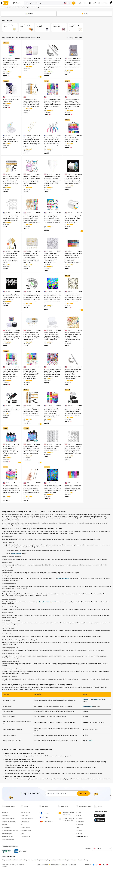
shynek (59, 135)
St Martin (79, 833)
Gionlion (17, 367)
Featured (78, 37)
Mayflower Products (77, 58)
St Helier (78, 812)
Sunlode (58, 291)
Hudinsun (38, 251)
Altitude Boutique (36, 135)
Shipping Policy (7, 833)
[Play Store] (99, 820)
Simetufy (79, 135)
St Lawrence (80, 821)
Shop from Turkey (83, 860)
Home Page (5, 7)
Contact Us (6, 815)
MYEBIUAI (58, 58)
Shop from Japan (29, 860)
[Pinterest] (106, 865)
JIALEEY (80, 291)
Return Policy (25, 821)
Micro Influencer (7, 836)
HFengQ (17, 330)
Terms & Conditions (42, 865)
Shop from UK (18, 860)
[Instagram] (96, 865)
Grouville (79, 830)
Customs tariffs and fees (10, 830)
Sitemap (5, 824)
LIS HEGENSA (57, 97)
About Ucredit (25, 827)
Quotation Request (8, 818)
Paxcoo (96, 699)
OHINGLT (58, 174)
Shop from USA (6, 860)
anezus (38, 97)
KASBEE (59, 251)
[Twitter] (103, 865)
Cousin (90, 740)
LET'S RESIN (17, 444)
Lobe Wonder (37, 58)
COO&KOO (38, 174)
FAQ (22, 824)
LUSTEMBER (17, 58)
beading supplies (63, 578)
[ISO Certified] (20, 851)
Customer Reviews (27, 818)
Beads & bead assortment (47, 602)
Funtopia (58, 212)
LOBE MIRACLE (16, 97)
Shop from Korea (57, 860)
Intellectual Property (8, 821)
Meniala (17, 291)
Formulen (58, 330)
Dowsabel (38, 367)
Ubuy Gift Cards (26, 830)
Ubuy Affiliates (25, 836)
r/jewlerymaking (16, 553)
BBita (59, 367)
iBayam (18, 135)
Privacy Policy (55, 865)
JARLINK (79, 405)
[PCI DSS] (6, 851)
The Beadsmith (87, 706)
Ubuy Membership (8, 839)
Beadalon (86, 699)
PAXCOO (79, 212)
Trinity (78, 827)
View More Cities (81, 836)
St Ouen (78, 815)
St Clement (79, 818)
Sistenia (79, 97)
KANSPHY (17, 212)
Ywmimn (79, 483)
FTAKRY (38, 483)
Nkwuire (38, 330)
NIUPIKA (79, 367)
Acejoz (18, 174)
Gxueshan (58, 483)
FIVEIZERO (17, 251)
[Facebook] (93, 865)
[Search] (73, 3)
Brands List (24, 815)
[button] (83, 3)
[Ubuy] (4, 3)
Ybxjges (79, 251)
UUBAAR (38, 291)
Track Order (6, 827)
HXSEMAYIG (78, 444)
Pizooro (38, 212)
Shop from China (70, 860)
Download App (25, 812)
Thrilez (39, 405)
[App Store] (99, 816)
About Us (5, 812)
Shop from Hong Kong (43, 860)
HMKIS (18, 405)
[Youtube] (100, 865)
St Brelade (79, 824)
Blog (22, 833)
